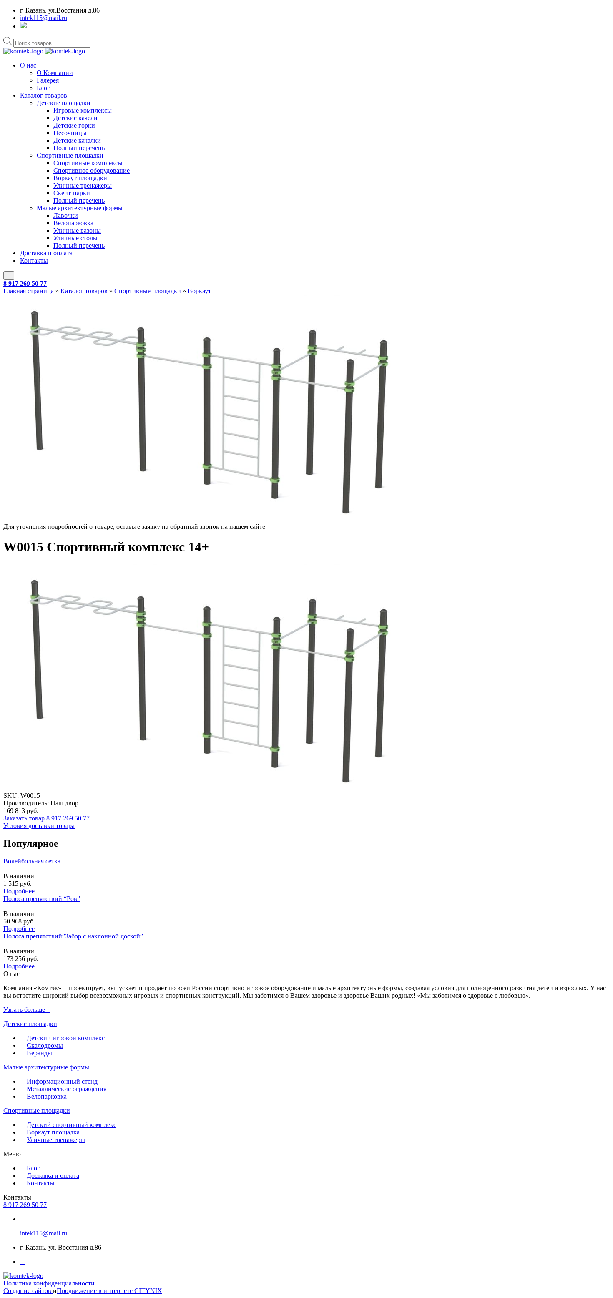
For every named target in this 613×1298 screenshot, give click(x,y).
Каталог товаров (43, 95)
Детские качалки (77, 140)
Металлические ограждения (66, 1088)
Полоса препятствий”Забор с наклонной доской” (73, 936)
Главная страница (28, 290)
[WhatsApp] (23, 26)
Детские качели (75, 117)
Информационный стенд (62, 1081)
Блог (43, 87)
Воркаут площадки (80, 177)
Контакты (34, 260)
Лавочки (65, 215)
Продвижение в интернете (95, 1290)
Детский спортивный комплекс (71, 1124)
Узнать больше (24, 1009)
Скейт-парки (71, 192)
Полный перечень (79, 147)
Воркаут (199, 290)
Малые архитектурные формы (80, 207)
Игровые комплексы (82, 110)
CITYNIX (148, 1290)
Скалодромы (45, 1045)
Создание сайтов (28, 1290)
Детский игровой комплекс (66, 1037)
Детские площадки (63, 102)
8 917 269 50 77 (25, 283)
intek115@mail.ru (43, 17)
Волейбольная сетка (31, 861)
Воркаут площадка (53, 1132)
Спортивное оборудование (91, 170)
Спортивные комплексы (88, 162)
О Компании (55, 72)
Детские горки (74, 125)
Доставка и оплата (46, 253)
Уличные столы (75, 237)
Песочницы (70, 132)
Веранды (39, 1053)
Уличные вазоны (77, 230)
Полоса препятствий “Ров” (41, 898)
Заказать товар (24, 818)
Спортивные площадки (70, 155)
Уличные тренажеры (82, 185)
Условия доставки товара (39, 825)
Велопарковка (73, 222)
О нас (28, 65)
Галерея (48, 80)
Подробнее (19, 891)
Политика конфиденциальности (49, 1283)
